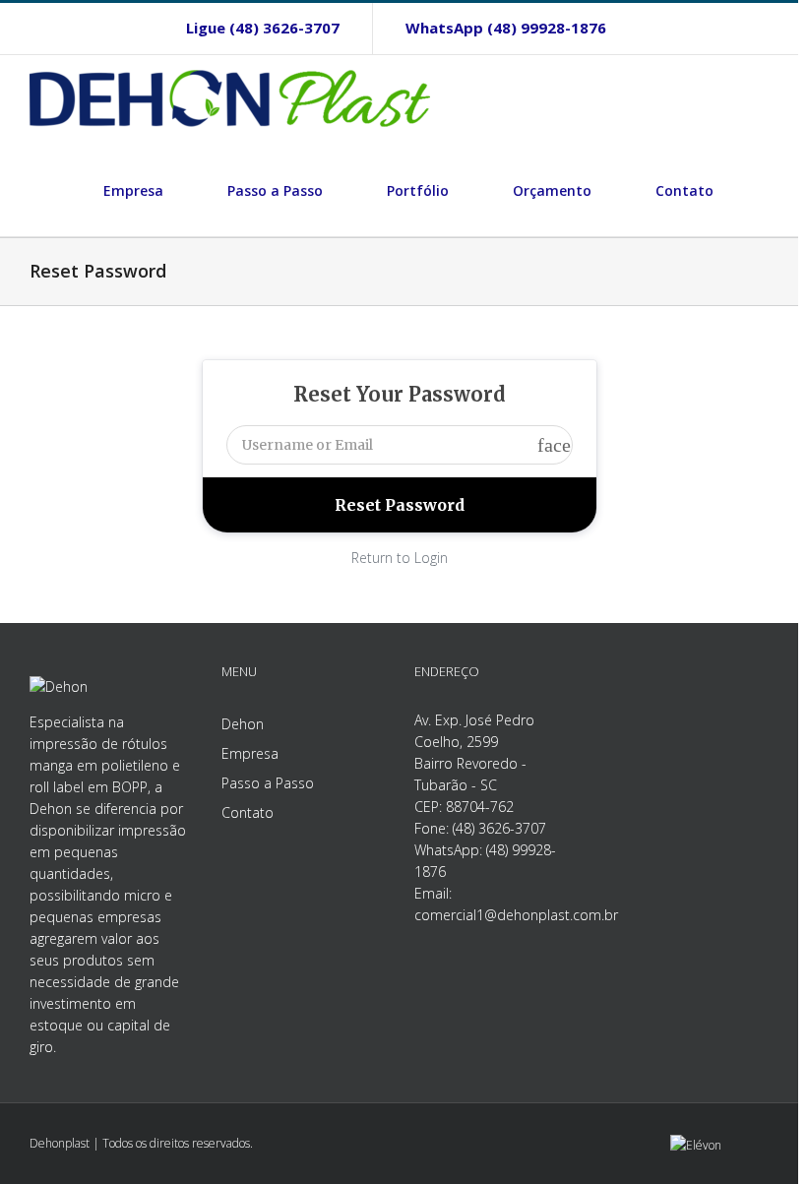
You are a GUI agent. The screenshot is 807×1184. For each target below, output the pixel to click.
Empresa (250, 753)
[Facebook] (671, 27)
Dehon (242, 724)
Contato (247, 812)
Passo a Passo (267, 783)
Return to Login (399, 557)
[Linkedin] (736, 27)
